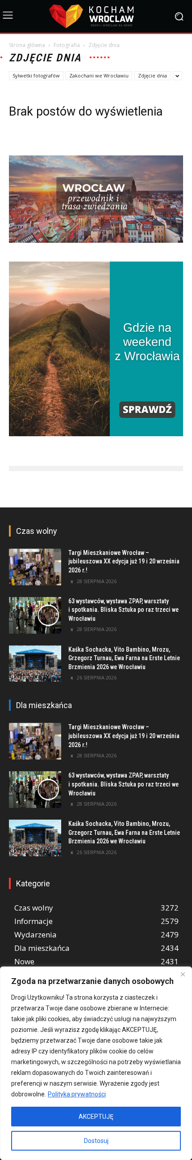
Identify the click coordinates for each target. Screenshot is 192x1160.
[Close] (182, 974)
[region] (96, 1063)
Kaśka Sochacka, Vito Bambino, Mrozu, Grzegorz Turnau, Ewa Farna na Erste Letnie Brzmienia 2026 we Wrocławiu (124, 658)
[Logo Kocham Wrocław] (96, 16)
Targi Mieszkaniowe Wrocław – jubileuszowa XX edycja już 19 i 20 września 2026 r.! (123, 561)
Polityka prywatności (77, 1094)
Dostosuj (96, 1140)
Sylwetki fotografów (36, 75)
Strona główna (27, 45)
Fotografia (67, 45)
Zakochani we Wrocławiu (99, 75)
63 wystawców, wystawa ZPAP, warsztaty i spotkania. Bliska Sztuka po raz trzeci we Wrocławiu (123, 609)
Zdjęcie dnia (152, 75)
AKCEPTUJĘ (96, 1116)
